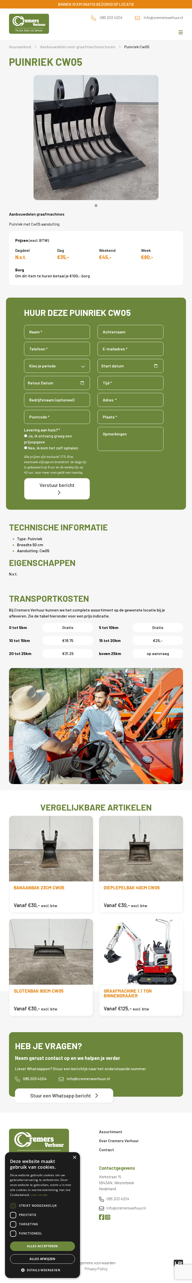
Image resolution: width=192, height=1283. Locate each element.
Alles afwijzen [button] (43, 1259)
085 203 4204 (111, 17)
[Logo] (39, 1143)
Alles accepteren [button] (42, 1246)
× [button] (74, 1157)
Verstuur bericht (57, 485)
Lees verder (39, 1195)
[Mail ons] (137, 17)
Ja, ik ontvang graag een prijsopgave (48, 438)
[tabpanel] (96, 137)
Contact (106, 1149)
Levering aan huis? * (42, 429)
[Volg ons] (102, 1217)
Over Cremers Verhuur (119, 1140)
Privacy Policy (96, 1268)
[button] (42, 1270)
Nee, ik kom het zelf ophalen (52, 447)
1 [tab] (96, 205)
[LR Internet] (178, 1262)
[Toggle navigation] (179, 32)
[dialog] (42, 1215)
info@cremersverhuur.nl (163, 17)
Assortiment (110, 1131)
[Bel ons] (93, 17)
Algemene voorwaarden (96, 1262)
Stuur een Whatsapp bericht (60, 1095)
